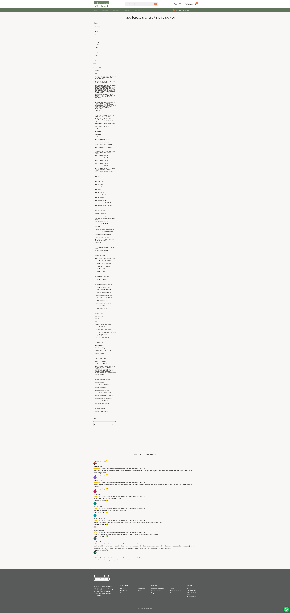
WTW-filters (95, 10)
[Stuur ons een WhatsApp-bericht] (286, 609)
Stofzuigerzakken (127, 10)
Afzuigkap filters (105, 10)
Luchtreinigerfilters (116, 10)
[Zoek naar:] (141, 4)
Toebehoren (137, 10)
